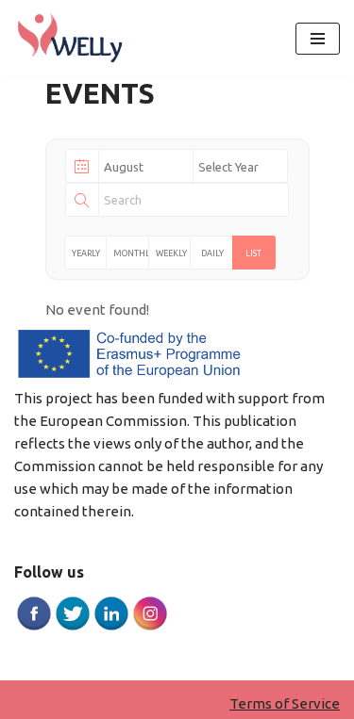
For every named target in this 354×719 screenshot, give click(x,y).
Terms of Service (284, 703)
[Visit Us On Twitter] (72, 627)
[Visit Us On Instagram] (149, 627)
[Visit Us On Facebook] (33, 627)
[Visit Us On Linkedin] (111, 627)
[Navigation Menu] (317, 39)
